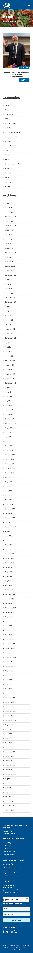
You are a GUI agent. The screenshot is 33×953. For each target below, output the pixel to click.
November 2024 (10, 226)
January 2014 (9, 648)
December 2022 (10, 266)
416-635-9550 (12, 885)
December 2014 (10, 603)
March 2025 (9, 221)
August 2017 (9, 482)
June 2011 (8, 788)
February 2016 (10, 554)
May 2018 (8, 441)
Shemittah (8, 173)
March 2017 (9, 504)
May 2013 (8, 684)
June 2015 (8, 576)
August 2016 (9, 531)
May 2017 (8, 495)
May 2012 (8, 738)
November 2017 (10, 468)
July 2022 (8, 284)
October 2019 (9, 378)
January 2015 (9, 599)
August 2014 (9, 617)
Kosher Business (10, 141)
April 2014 (8, 635)
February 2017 (10, 509)
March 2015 (9, 590)
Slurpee (7, 177)
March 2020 (9, 356)
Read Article (24, 67)
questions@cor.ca (16, 890)
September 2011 (10, 774)
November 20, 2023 (18, 62)
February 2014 (10, 644)
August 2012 (9, 725)
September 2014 (10, 612)
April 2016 (8, 545)
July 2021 (8, 311)
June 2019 (8, 396)
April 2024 (8, 235)
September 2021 (10, 302)
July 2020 (8, 342)
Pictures (7, 159)
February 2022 (10, 298)
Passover (8, 155)
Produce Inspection (8, 849)
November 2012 (10, 711)
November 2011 (10, 765)
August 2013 (9, 671)
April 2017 (8, 500)
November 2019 (10, 374)
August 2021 (9, 306)
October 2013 (9, 662)
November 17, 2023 (17, 76)
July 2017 (8, 486)
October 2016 (9, 522)
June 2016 (8, 536)
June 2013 (8, 680)
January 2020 (9, 365)
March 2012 (9, 747)
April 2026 (8, 208)
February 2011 (10, 806)
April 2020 (8, 351)
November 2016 (10, 518)
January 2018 (9, 459)
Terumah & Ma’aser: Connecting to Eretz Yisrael (17, 58)
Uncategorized (10, 182)
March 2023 (9, 262)
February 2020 (10, 360)
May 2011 (8, 792)
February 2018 (10, 455)
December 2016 (10, 513)
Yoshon (7, 186)
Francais (5, 876)
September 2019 (10, 383)
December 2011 (10, 761)
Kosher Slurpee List (9, 854)
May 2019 (8, 401)
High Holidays (9, 128)
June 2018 (8, 437)
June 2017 (8, 491)
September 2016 (10, 527)
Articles (7, 110)
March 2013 (9, 693)
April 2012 (8, 743)
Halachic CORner (10, 123)
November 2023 (10, 244)
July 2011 (8, 783)
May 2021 (8, 315)
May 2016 (8, 540)
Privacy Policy (16, 949)
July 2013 (8, 675)
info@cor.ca (10, 887)
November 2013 (10, 657)
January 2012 (9, 756)
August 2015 (9, 572)
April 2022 (8, 289)
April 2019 (8, 405)
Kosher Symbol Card (9, 851)
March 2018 (9, 450)
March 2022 (9, 293)
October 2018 (9, 419)
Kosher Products (10, 146)
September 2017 (10, 477)
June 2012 (8, 734)
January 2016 (9, 558)
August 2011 (9, 779)
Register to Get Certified (10, 867)
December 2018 (10, 414)
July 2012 (8, 729)
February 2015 (10, 594)
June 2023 (8, 257)
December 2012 (10, 707)
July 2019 (8, 392)
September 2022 (10, 275)
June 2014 (8, 626)
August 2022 (9, 280)
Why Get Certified (8, 864)
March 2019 (9, 410)
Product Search (7, 846)
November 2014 (10, 608)
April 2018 (8, 446)
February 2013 (10, 698)
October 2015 (9, 563)
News (7, 150)
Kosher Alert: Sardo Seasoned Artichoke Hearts (16, 73)
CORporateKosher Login (10, 873)
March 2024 (9, 239)
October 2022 (9, 271)
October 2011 (9, 770)
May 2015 (8, 581)
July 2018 (8, 432)
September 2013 (10, 666)
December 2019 (10, 369)
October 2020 (9, 333)
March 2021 (9, 320)
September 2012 (10, 720)
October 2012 (9, 716)
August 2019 (9, 387)
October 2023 (9, 248)
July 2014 (8, 621)
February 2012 (10, 752)
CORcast (8, 119)
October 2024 (9, 230)
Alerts (7, 105)
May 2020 (8, 347)
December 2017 (10, 464)
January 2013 (9, 702)
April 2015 (8, 585)
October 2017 (9, 473)
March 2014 (9, 639)
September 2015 (10, 567)
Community (9, 114)
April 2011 (8, 797)
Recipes (7, 168)
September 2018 (10, 423)
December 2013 (10, 653)
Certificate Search (8, 870)
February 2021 (10, 324)
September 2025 (10, 217)
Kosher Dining (7, 843)
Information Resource (12, 132)
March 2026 (9, 212)
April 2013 (8, 689)
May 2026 (8, 203)
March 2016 (9, 549)
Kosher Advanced (10, 137)
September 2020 (10, 338)
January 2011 (9, 810)
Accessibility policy (9, 892)
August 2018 (9, 428)
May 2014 (8, 630)
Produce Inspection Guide (13, 164)
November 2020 (10, 329)
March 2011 (9, 801)
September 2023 (10, 253)
